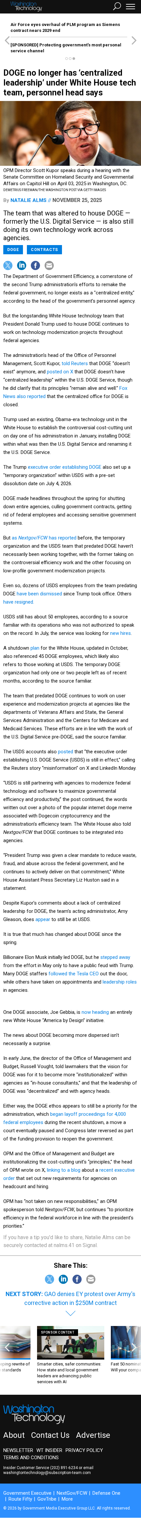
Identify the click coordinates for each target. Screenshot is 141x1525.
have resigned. (18, 602)
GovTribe (46, 1499)
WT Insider (49, 1450)
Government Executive (27, 1493)
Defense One (106, 1493)
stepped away (115, 957)
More (67, 1499)
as (30, 538)
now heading (95, 1012)
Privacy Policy (84, 1450)
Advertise (93, 1435)
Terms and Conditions (31, 1458)
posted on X (60, 372)
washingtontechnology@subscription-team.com (47, 1472)
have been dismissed (39, 594)
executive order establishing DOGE (64, 467)
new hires (120, 633)
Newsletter (18, 1450)
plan (34, 648)
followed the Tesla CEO (74, 974)
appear (42, 919)
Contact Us (50, 1435)
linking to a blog (63, 1170)
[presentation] (7, 1355)
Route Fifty (20, 1499)
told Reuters (75, 363)
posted (65, 752)
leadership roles (120, 982)
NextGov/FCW (72, 1493)
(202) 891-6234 (64, 1467)
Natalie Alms (28, 200)
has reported (62, 538)
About (14, 1435)
